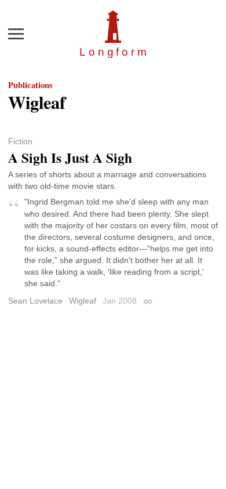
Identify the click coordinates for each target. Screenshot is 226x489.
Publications (30, 84)
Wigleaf (82, 300)
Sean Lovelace (35, 300)
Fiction (20, 141)
